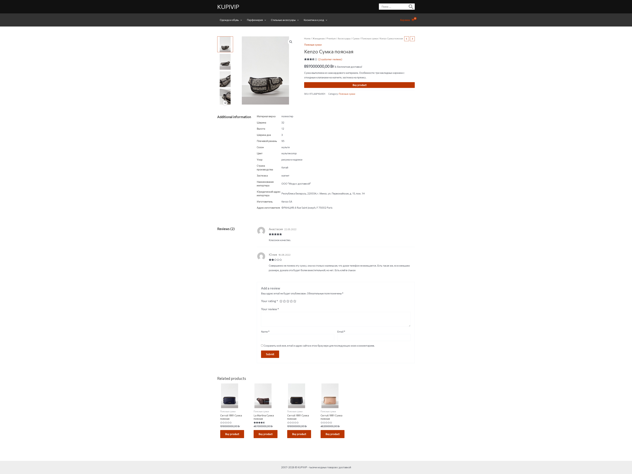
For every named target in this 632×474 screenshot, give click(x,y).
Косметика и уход (314, 19)
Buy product (360, 84)
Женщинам (318, 38)
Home (307, 38)
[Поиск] (411, 7)
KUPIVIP (228, 6)
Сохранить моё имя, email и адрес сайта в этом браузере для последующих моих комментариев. (319, 345)
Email (341, 331)
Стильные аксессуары (283, 19)
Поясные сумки (369, 38)
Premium (331, 38)
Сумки (356, 38)
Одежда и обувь (229, 19)
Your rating (269, 301)
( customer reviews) (330, 59)
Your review (270, 309)
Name (265, 331)
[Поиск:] (394, 7)
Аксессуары (344, 38)
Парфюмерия (255, 19)
